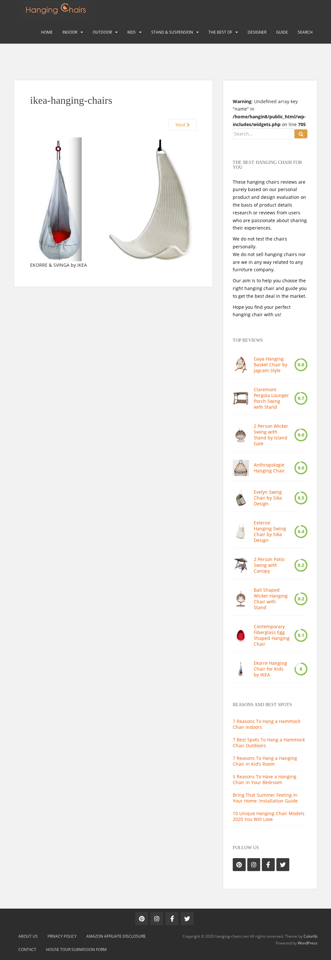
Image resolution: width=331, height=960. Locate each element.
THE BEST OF (220, 32)
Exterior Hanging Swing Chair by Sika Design (270, 531)
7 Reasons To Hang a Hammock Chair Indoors (266, 724)
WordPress (307, 943)
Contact (27, 949)
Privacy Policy (62, 936)
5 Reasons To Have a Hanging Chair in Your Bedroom (264, 779)
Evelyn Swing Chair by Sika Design (268, 498)
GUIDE (282, 32)
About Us (28, 936)
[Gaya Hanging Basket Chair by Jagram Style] (241, 365)
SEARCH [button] (305, 32)
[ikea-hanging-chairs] (113, 199)
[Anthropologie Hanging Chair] (241, 468)
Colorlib (310, 936)
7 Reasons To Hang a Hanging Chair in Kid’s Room (265, 761)
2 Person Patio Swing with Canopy (269, 565)
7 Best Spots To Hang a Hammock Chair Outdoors (269, 743)
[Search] (300, 133)
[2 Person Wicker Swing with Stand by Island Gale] (241, 435)
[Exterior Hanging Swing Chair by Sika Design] (241, 531)
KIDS (131, 32)
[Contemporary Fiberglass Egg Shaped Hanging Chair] (241, 635)
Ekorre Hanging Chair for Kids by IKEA (270, 669)
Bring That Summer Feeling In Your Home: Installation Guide (265, 798)
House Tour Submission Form (76, 949)
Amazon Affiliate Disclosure (116, 936)
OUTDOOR (102, 32)
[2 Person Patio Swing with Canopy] (241, 565)
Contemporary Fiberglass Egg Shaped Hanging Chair (272, 635)
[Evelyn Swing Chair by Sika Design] (241, 498)
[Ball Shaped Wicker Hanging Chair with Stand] (241, 599)
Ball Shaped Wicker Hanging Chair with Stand (271, 598)
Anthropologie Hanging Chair (269, 468)
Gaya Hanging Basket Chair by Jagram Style (270, 364)
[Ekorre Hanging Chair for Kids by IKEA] (241, 669)
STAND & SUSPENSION (172, 32)
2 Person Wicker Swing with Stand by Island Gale (271, 435)
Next (181, 125)
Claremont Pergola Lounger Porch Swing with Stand (271, 398)
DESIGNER (257, 32)
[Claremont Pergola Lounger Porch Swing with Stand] (241, 398)
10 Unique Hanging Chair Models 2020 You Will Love (268, 816)
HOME (47, 32)
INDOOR (69, 32)
